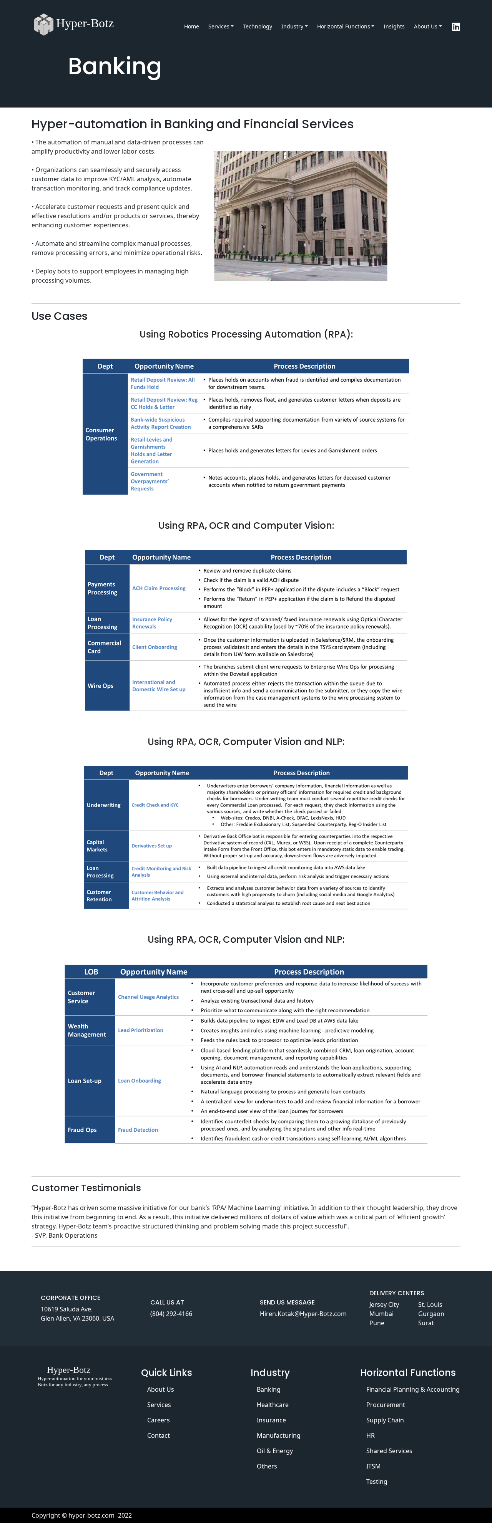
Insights (394, 26)
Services (218, 26)
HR (370, 1435)
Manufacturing (279, 1435)
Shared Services (389, 1451)
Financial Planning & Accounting (413, 1389)
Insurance (271, 1420)
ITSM (373, 1466)
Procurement (385, 1404)
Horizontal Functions (343, 26)
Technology (257, 26)
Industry (292, 26)
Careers (158, 1420)
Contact (158, 1435)
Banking (269, 1389)
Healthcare (273, 1404)
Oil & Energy (275, 1451)
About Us (425, 26)
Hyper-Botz (85, 23)
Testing (376, 1481)
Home (191, 26)
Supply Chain (385, 1420)
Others (267, 1466)
